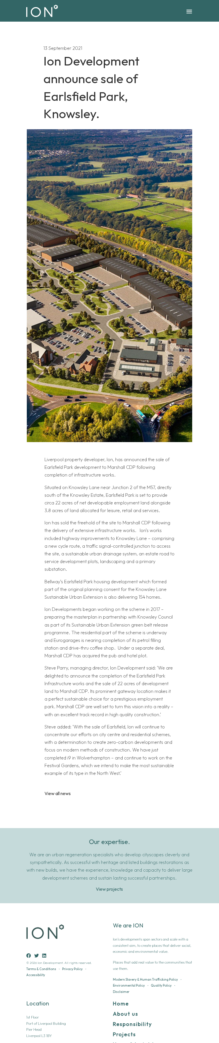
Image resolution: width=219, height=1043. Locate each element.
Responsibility (132, 1024)
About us (125, 1014)
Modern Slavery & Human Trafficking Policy (145, 980)
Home (121, 1003)
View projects (109, 889)
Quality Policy (161, 985)
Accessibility (35, 975)
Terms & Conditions (41, 969)
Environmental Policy (129, 985)
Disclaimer (121, 992)
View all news (57, 793)
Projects (124, 1034)
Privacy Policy (72, 969)
